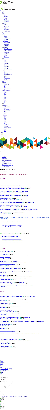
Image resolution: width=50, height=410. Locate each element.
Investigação (3, 81)
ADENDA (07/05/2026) (21, 192)
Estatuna (5, 118)
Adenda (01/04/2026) (31, 202)
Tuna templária (6, 117)
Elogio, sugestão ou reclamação (12, 396)
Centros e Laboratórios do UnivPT (6, 90)
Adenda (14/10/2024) (3, 286)
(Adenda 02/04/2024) (3, 310)
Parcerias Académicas (5, 47)
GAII (5, 85)
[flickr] (6, 397)
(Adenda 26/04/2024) (9, 310)
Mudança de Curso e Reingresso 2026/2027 (6, 163)
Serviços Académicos (6, 29)
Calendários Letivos (4, 157)
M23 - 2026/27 (3, 161)
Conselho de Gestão (6, 20)
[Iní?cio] (7, 3)
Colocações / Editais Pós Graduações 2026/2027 (7, 160)
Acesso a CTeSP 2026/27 (4, 158)
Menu (5, 14)
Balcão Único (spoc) (6, 63)
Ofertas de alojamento (6, 124)
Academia (5, 101)
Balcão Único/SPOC (6, 57)
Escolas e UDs (4, 23)
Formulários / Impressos (4, 156)
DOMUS (5, 94)
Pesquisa (2, 132)
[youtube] (3, 397)
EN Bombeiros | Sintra (6, 44)
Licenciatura (5, 36)
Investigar (5, 67)
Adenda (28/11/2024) (29, 276)
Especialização (6, 40)
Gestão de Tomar (6, 25)
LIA (4, 86)
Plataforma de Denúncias (5, 396)
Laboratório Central (6, 84)
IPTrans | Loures (6, 43)
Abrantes (5, 130)
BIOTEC (5, 92)
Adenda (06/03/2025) (15, 261)
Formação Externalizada (5, 41)
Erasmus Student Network (7, 107)
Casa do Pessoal (6, 68)
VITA (5, 98)
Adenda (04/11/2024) (22, 282)
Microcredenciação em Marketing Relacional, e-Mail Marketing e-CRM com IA (13, 237)
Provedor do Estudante (6, 21)
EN (0, 132)
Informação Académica (6, 52)
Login (2, 5)
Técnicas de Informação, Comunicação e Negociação (7, 264)
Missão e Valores (6, 16)
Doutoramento (5, 37)
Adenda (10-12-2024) (3, 272)
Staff (3, 70)
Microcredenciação (6, 39)
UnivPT (2, 12)
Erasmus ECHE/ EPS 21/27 (7, 109)
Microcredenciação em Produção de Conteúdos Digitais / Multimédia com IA (12, 240)
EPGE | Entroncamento (6, 45)
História (5, 15)
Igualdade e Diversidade (7, 78)
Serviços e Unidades (5, 27)
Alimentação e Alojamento (6, 120)
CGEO (5, 88)
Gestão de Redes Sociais (3, 254)
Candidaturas (3, 11)
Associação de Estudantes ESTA (7, 127)
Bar (4, 123)
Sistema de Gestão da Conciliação (8, 69)
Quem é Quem (25, 396)
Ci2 (4, 89)
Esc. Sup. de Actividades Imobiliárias (8, 49)
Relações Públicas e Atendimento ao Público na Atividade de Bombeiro (10, 268)
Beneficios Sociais (6, 72)
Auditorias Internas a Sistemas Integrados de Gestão (10, 285)
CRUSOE (5, 112)
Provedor (5, 61)
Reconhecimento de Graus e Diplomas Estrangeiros (7, 165)
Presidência (5, 19)
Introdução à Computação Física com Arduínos (7, 262)
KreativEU (4, 104)
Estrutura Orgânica (20, 396)
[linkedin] (4, 397)
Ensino (2, 32)
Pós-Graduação (6, 38)
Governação (4, 17)
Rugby (5, 119)
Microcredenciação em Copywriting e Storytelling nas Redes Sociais (11, 236)
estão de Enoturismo (6, 282)
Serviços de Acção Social (7, 31)
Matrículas (5, 55)
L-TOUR (5, 97)
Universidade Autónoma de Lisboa (8, 50)
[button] (0, 409)
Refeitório (5, 122)
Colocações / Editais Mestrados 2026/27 (6, 159)
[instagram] (2, 397)
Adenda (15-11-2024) (29, 271)
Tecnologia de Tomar (6, 26)
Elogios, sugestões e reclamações (5, 166)
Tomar (5, 131)
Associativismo (6, 126)
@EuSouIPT (5, 76)
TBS (4, 102)
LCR (4, 95)
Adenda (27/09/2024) (30, 285)
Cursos (3, 34)
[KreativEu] (1, 372)
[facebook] (0, 397)
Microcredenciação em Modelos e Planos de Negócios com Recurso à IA (11, 239)
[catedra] (1, 373)
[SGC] (1, 371)
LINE (5, 96)
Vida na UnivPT (5, 115)
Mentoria (5, 77)
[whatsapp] (7, 397)
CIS (4, 93)
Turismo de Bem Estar (3, 261)
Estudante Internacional (5, 105)
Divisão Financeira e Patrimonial (7, 30)
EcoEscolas (5, 79)
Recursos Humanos (6, 66)
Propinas (5, 56)
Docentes (5, 65)
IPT (0, 10)
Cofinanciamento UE (6, 22)
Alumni (5, 80)
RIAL (5, 113)
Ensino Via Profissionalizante (5, 164)
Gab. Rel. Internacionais (7, 110)
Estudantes (4, 59)
